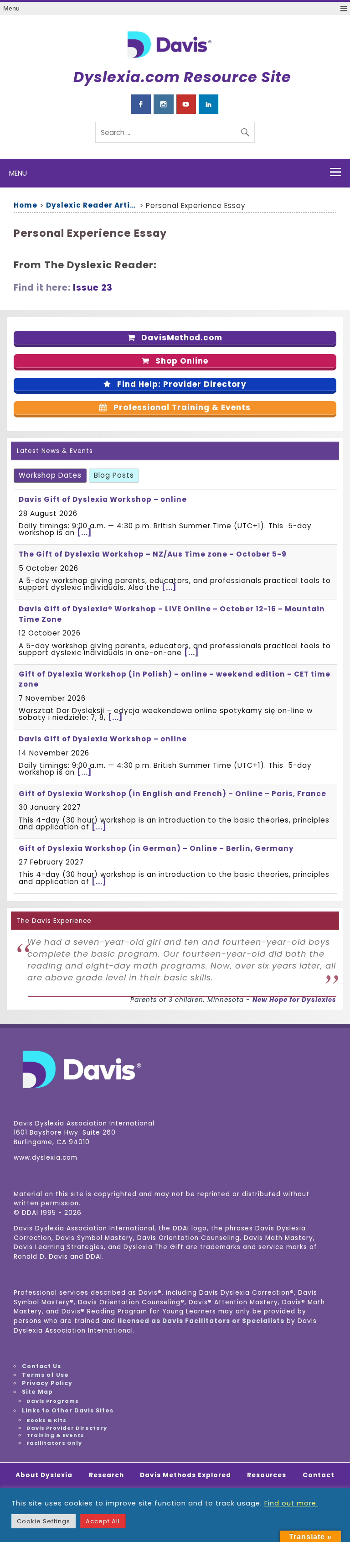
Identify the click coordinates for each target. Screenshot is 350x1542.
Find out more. (291, 1503)
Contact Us (41, 1366)
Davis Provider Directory (66, 1428)
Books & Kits (46, 1420)
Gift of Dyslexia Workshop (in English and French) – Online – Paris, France (172, 793)
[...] (84, 532)
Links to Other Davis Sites (67, 1410)
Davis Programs (52, 1401)
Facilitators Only (54, 1443)
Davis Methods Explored (185, 1475)
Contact (319, 1475)
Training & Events (55, 1435)
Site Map (37, 1392)
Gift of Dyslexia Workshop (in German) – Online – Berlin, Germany (156, 848)
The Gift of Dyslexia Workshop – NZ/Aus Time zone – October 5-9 (153, 554)
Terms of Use (45, 1375)
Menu (11, 8)
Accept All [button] (103, 1521)
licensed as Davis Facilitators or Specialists (201, 1321)
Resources (266, 1475)
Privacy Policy (47, 1383)
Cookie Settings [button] (43, 1521)
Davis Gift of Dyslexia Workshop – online (103, 499)
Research (106, 1475)
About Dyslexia (43, 1475)
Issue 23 (93, 287)
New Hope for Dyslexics (294, 999)
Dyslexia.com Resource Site (182, 77)
